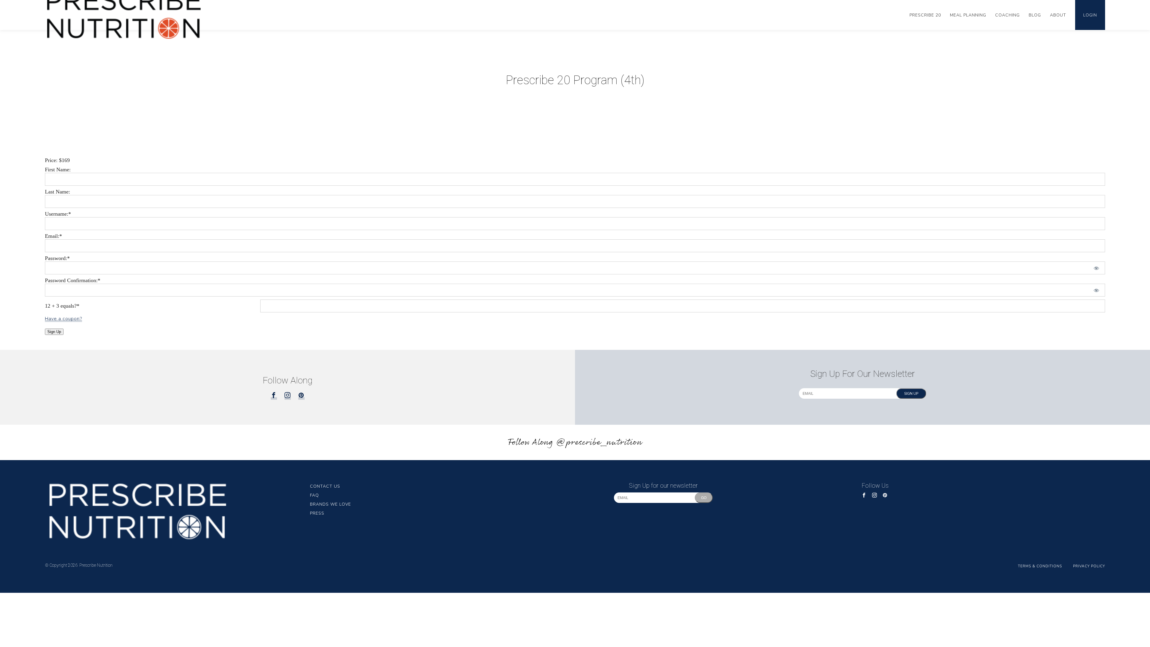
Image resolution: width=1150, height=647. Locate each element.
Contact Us (325, 486)
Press (317, 513)
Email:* (53, 236)
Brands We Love (330, 504)
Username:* (58, 214)
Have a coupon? (63, 318)
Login (1090, 15)
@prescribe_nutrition (599, 443)
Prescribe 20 (925, 15)
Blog (1035, 15)
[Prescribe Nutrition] (177, 511)
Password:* (57, 258)
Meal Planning (968, 15)
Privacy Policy (1089, 566)
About (1058, 15)
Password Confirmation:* (72, 280)
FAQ (314, 495)
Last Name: (57, 192)
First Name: (58, 170)
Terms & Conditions (1040, 566)
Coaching (1007, 15)
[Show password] (1096, 267)
